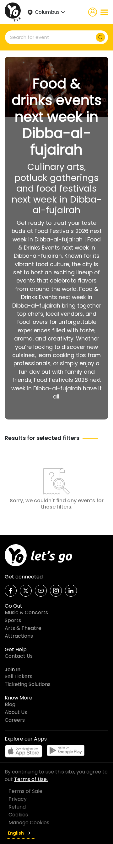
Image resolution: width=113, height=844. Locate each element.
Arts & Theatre (23, 628)
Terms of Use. (31, 779)
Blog (10, 704)
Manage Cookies (28, 822)
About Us (16, 712)
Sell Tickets (18, 676)
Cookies (18, 814)
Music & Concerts (26, 612)
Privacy (17, 799)
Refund (17, 806)
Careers (15, 720)
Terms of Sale (25, 791)
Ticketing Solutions (28, 684)
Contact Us (19, 656)
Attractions (19, 636)
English (16, 833)
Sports (13, 620)
